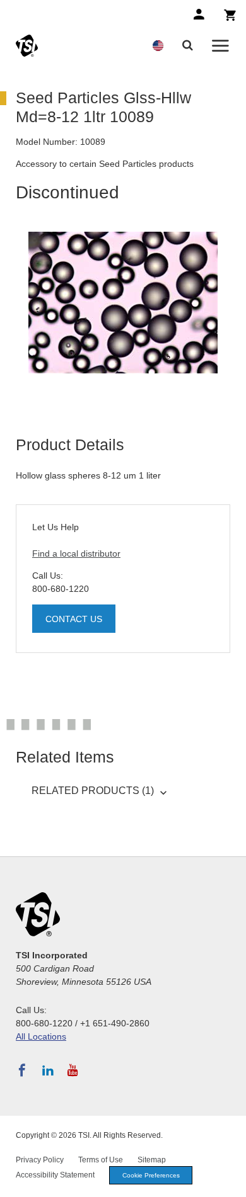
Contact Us (73, 619)
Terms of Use (100, 1159)
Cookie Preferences (151, 1175)
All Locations (41, 1036)
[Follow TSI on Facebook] (22, 1070)
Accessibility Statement (55, 1175)
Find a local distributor (76, 553)
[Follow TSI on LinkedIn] (48, 1070)
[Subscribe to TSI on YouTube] (72, 1070)
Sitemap (152, 1159)
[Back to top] (230, 1181)
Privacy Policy (40, 1159)
